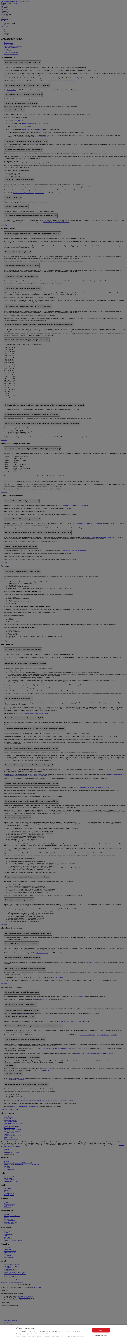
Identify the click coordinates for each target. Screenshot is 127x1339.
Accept (101, 1330)
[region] (63, 1332)
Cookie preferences (101, 1335)
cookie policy (79, 1336)
